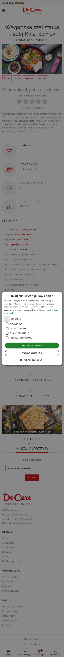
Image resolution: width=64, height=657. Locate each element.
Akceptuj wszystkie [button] (31, 345)
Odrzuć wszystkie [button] (32, 353)
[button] (32, 359)
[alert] (32, 328)
